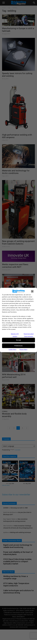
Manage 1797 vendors (15, 335)
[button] (32, 291)
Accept (18, 340)
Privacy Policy (23, 349)
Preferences (18, 346)
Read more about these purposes (29, 335)
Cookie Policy (12, 349)
